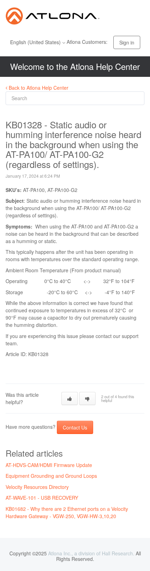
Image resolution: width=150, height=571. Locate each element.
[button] (69, 398)
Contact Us (75, 427)
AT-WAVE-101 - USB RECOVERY (42, 497)
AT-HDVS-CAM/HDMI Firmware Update (49, 464)
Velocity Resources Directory (37, 486)
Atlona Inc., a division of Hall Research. (91, 553)
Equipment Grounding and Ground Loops (51, 475)
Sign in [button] (126, 42)
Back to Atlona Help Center (37, 87)
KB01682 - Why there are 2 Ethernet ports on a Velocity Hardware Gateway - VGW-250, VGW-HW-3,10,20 (67, 512)
